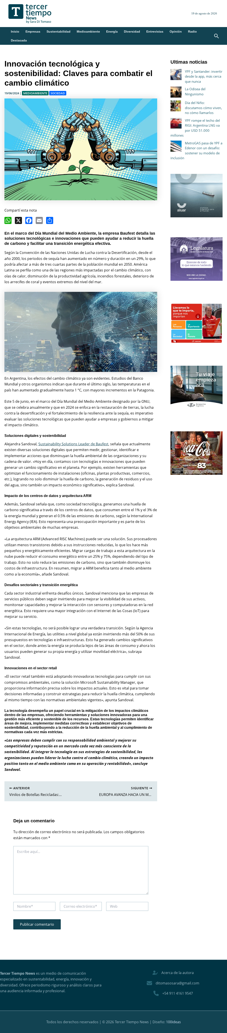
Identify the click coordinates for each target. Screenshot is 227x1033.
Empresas (32, 31)
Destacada (19, 40)
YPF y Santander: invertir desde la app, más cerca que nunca (203, 76)
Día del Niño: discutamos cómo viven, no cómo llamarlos (203, 107)
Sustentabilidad (58, 31)
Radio (192, 31)
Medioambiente (88, 31)
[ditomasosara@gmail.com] (173, 983)
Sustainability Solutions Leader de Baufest (73, 444)
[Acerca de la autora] (173, 973)
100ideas (173, 1021)
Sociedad (58, 93)
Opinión (176, 31)
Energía (112, 31)
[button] (216, 36)
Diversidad (132, 31)
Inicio (15, 31)
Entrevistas (154, 31)
